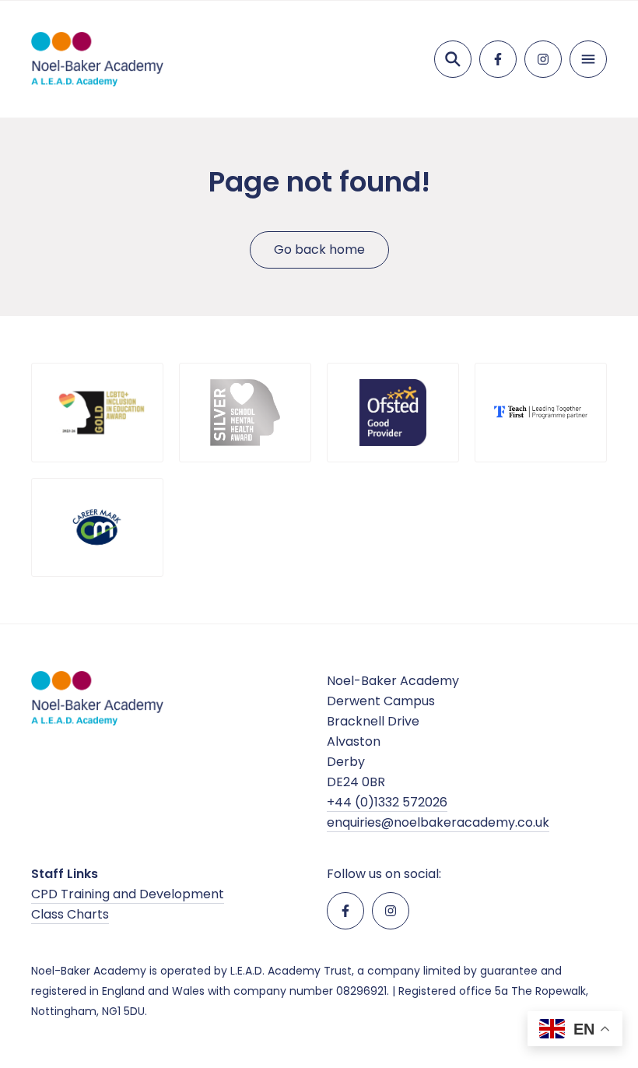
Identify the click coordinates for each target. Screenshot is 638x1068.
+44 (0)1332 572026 (387, 802)
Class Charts (70, 914)
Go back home (319, 249)
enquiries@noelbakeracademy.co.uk (438, 822)
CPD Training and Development (127, 894)
